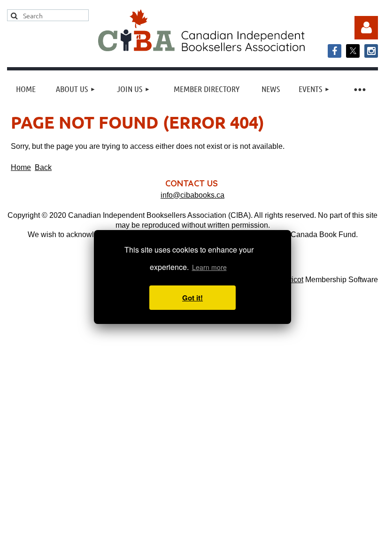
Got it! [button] (192, 297)
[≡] (359, 89)
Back (43, 167)
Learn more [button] (209, 267)
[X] (353, 51)
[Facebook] (334, 51)
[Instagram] (371, 51)
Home (21, 167)
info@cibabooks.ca (192, 195)
